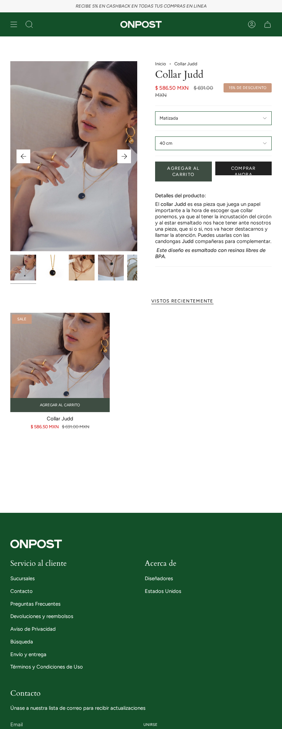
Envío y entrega (28, 654)
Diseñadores (159, 578)
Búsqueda (21, 642)
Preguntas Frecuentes (35, 604)
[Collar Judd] (60, 362)
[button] (29, 24)
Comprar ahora (243, 170)
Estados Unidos (163, 591)
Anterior (23, 156)
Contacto (21, 591)
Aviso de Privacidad (33, 629)
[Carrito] (267, 24)
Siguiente (124, 156)
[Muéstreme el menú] (14, 24)
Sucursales (22, 578)
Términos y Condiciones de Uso (46, 667)
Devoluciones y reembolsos (41, 616)
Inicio (160, 63)
